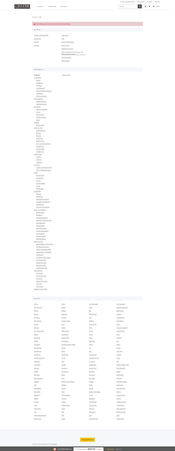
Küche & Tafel (38, 128)
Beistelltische (40, 175)
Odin (63, 378)
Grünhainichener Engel (43, 257)
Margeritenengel (41, 263)
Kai (90, 348)
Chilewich (37, 317)
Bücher (38, 80)
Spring (119, 398)
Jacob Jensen (38, 348)
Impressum (140, 2)
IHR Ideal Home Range (68, 344)
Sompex (64, 398)
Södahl (36, 398)
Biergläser (39, 215)
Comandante (120, 317)
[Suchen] (140, 6)
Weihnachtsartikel (41, 268)
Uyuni (63, 409)
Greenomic (65, 334)
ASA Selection (38, 307)
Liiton (118, 358)
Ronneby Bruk (121, 388)
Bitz (90, 311)
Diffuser (38, 194)
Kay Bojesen (37, 351)
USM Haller (37, 409)
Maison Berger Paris (123, 365)
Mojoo (118, 371)
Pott (35, 385)
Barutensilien (40, 212)
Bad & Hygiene (38, 99)
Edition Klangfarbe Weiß (43, 249)
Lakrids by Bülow (39, 358)
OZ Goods (92, 378)
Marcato (36, 368)
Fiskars (64, 328)
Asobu (63, 307)
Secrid (91, 395)
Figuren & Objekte (41, 109)
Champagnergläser (42, 218)
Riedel (63, 388)
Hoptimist (92, 341)
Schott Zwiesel (66, 395)
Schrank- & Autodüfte (42, 207)
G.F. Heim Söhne (39, 331)
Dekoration (37, 107)
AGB (63, 38)
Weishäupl (92, 412)
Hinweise (99, 449)
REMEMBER (37, 388)
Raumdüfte (37, 191)
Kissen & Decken (41, 276)
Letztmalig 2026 (41, 260)
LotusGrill (92, 361)
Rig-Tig (91, 388)
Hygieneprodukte (41, 104)
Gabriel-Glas (65, 331)
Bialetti (64, 311)
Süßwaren (39, 162)
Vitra (35, 412)
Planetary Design (122, 382)
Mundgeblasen (40, 223)
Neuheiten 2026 (41, 265)
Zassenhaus (37, 419)
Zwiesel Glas (120, 419)
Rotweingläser (40, 226)
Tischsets (39, 284)
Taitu (35, 405)
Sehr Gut (91, 449)
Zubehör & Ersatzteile (40, 289)
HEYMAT (119, 338)
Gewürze (39, 159)
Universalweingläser (42, 231)
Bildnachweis (66, 61)
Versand (54, 444)
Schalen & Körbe (41, 117)
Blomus (36, 314)
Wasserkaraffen (41, 236)
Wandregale (40, 189)
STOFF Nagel (93, 402)
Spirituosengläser (41, 228)
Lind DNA (37, 361)
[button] (145, 6)
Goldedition (39, 255)
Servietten (39, 278)
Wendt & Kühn (38, 241)
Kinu (90, 351)
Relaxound (120, 385)
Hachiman (37, 338)
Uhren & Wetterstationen (43, 91)
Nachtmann (120, 375)
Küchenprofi (93, 355)
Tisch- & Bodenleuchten (43, 170)
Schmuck (39, 85)
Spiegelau (92, 398)
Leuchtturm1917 (94, 358)
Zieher (63, 419)
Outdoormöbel (40, 183)
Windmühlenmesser (40, 415)
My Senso (92, 375)
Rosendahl (37, 392)
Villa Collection (121, 409)
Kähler (64, 348)
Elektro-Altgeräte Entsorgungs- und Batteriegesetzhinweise (72, 53)
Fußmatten (39, 273)
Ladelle (119, 355)
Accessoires (37, 77)
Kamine (38, 181)
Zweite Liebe (66, 75)
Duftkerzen (39, 196)
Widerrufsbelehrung (68, 42)
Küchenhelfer (40, 149)
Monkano (37, 375)
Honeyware (65, 341)
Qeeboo (64, 385)
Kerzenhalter (40, 115)
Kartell (119, 348)
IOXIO (118, 344)
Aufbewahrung (40, 130)
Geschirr (38, 136)
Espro (118, 324)
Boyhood (64, 314)
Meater (36, 371)
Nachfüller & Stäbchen (43, 202)
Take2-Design (66, 405)
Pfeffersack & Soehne (68, 382)
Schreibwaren (40, 88)
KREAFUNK (65, 355)
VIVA (63, 412)
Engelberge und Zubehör (43, 252)
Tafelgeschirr (40, 152)
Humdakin (37, 344)
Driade (36, 324)
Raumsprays (40, 204)
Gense (91, 331)
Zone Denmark (93, 419)
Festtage (36, 122)
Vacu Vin (91, 409)
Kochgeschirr (40, 146)
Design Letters (66, 321)
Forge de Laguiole (122, 328)
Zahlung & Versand (67, 49)
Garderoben (40, 178)
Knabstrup (37, 355)
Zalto (118, 415)
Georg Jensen (121, 331)
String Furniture (121, 402)
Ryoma (119, 392)
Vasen (38, 120)
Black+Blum (120, 311)
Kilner (63, 351)
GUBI (118, 334)
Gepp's (36, 334)
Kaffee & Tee (40, 141)
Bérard (36, 311)
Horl (118, 341)
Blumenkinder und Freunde (44, 244)
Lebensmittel (38, 154)
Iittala (91, 344)
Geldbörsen (39, 83)
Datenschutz (65, 45)
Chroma (64, 317)
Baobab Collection (122, 307)
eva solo (36, 328)
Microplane (65, 371)
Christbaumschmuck (42, 247)
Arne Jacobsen (121, 304)
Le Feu (63, 358)
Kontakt (149, 2)
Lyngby (64, 365)
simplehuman (121, 395)
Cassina (119, 314)
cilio (90, 317)
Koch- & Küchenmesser (43, 144)
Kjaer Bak (119, 351)
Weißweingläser (41, 239)
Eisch (63, 324)
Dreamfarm (120, 321)
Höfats (36, 341)
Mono (63, 375)
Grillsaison (39, 138)
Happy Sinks (65, 338)
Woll (63, 415)
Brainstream (93, 314)
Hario (90, 338)
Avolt (90, 307)
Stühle (38, 186)
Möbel (36, 173)
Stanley (36, 402)
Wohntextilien (38, 270)
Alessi (63, 304)
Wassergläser (40, 233)
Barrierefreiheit (66, 57)
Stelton (64, 402)
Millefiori (91, 371)
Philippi (91, 382)
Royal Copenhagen (94, 392)
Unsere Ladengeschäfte (127, 2)
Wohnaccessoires (41, 96)
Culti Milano (37, 321)
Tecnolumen (93, 405)
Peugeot (36, 382)
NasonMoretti (38, 378)
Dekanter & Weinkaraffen (44, 220)
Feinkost (38, 157)
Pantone (119, 378)
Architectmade (93, 304)
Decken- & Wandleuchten (44, 167)
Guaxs (91, 334)
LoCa (63, 361)
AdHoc (36, 304)
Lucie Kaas (37, 365)
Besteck (38, 133)
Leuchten (37, 165)
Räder (91, 385)
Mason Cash (93, 368)
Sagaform (37, 395)
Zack (90, 415)
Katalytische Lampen (42, 199)
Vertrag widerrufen (87, 440)
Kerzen (38, 112)
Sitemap (157, 2)
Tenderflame (120, 405)
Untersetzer (39, 286)
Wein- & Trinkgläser (40, 210)
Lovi (118, 361)
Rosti (63, 392)
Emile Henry (92, 324)
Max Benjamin (121, 368)
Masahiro (64, 368)
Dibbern (91, 321)
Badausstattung (41, 101)
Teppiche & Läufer (41, 281)
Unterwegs (39, 93)
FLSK (90, 328)
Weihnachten (40, 125)
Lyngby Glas (92, 365)
